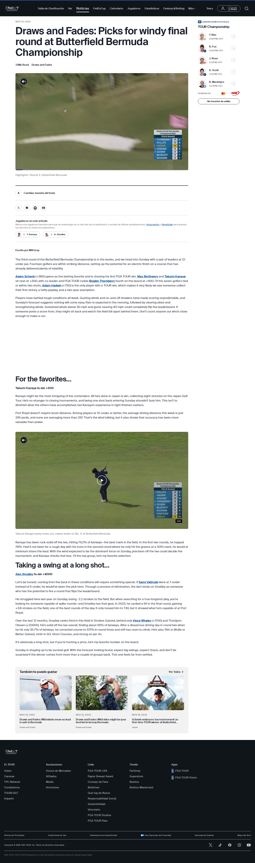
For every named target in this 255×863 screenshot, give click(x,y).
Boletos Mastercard (141, 787)
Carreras (9, 776)
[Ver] (101, 480)
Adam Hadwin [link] (51, 285)
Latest (135, 727)
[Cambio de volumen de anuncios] (24, 81)
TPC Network (12, 782)
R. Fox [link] (212, 46)
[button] (101, 480)
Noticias (82, 8)
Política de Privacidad (14, 835)
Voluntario (94, 809)
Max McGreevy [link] (147, 276)
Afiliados (51, 776)
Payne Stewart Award (100, 776)
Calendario (116, 8)
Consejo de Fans (98, 782)
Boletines (93, 787)
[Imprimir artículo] (35, 208)
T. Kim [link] (212, 35)
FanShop (135, 771)
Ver (70, 8)
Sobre (7, 771)
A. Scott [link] (214, 70)
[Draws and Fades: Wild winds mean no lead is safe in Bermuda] (46, 692)
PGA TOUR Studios (99, 815)
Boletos (134, 782)
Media (49, 782)
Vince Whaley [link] (142, 620)
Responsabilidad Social (102, 798)
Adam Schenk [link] (25, 276)
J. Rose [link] (213, 58)
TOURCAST (11, 793)
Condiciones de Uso (57, 835)
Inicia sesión (152, 224)
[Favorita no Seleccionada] (233, 36)
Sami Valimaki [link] (148, 582)
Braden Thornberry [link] (102, 281)
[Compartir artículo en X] (18, 208)
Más (192, 9)
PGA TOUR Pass (98, 820)
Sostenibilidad (96, 804)
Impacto (9, 798)
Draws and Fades (27, 727)
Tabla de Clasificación (51, 8)
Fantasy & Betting (173, 8)
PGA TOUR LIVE (97, 771)
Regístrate (167, 224)
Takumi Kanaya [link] (175, 276)
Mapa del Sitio (244, 835)
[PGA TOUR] (12, 8)
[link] (42, 64)
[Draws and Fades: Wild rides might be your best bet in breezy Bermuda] (102, 692)
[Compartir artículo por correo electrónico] (43, 208)
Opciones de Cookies (204, 835)
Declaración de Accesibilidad (103, 835)
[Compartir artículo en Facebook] (27, 208)
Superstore (136, 776)
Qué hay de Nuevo (99, 793)
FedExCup (99, 8)
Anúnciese (52, 787)
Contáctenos (12, 787)
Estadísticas (152, 8)
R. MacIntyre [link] (216, 82)
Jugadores (134, 8)
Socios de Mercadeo (58, 771)
